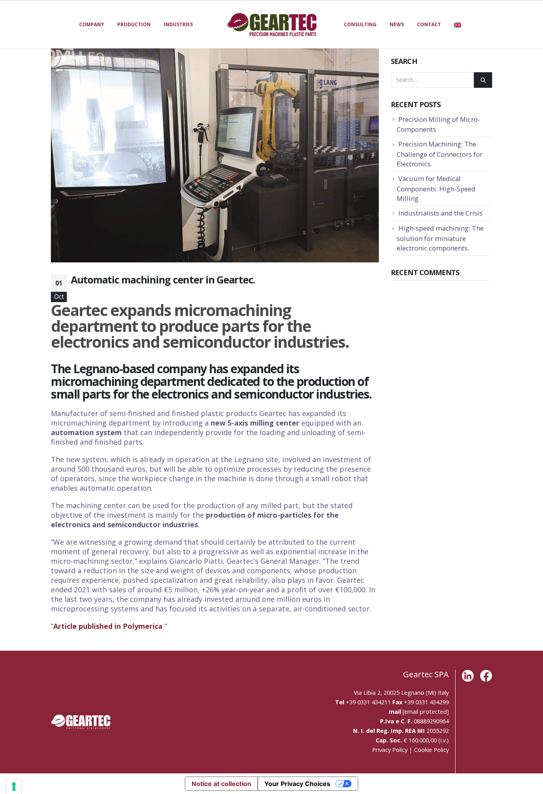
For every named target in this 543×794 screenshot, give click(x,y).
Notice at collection (221, 784)
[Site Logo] (271, 24)
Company (91, 24)
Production (134, 24)
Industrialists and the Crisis (440, 213)
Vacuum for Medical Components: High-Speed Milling (436, 188)
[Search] (483, 80)
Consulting (360, 24)
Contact (429, 24)
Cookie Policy (431, 750)
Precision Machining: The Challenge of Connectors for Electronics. (440, 153)
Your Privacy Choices (297, 784)
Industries (178, 24)
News (397, 24)
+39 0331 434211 (368, 702)
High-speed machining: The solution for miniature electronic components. (440, 238)
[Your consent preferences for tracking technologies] (13, 786)
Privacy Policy (389, 750)
